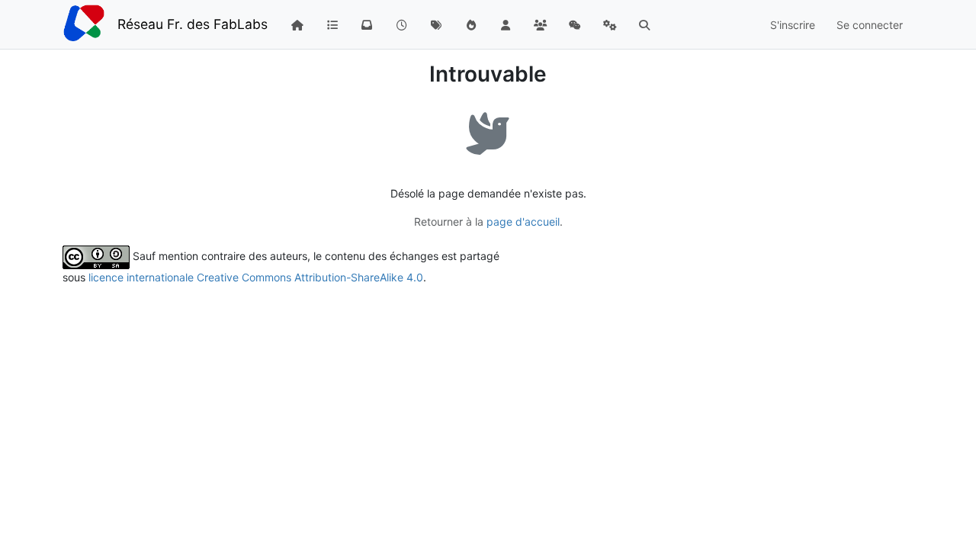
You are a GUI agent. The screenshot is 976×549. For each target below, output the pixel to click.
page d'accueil (523, 221)
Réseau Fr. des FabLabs (192, 24)
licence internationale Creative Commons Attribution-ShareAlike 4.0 (255, 277)
